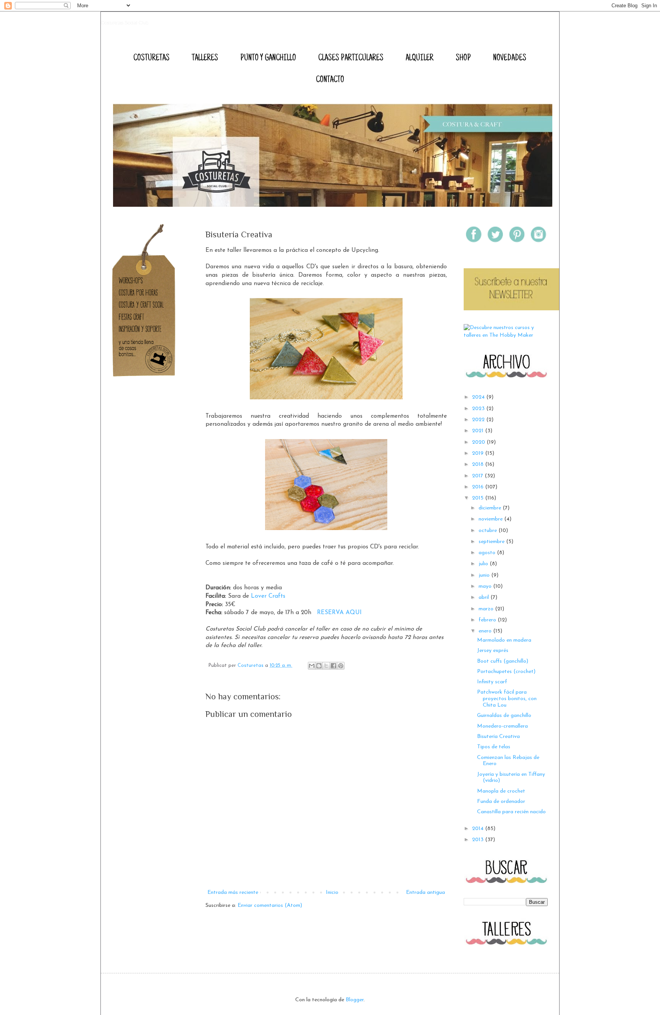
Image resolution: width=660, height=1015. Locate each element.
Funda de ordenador (501, 801)
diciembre (491, 508)
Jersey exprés (492, 650)
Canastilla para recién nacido (511, 812)
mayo (486, 586)
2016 (478, 487)
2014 (478, 829)
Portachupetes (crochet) (506, 672)
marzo (487, 609)
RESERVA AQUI (339, 613)
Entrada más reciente (232, 892)
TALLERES (205, 58)
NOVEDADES (509, 58)
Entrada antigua (425, 892)
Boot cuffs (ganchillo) (502, 661)
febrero (488, 620)
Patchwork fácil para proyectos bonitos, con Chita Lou (507, 698)
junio (485, 575)
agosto (488, 553)
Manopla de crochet (501, 791)
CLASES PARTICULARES (350, 58)
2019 (478, 453)
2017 (478, 476)
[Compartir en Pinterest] (341, 666)
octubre (488, 530)
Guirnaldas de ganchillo (504, 715)
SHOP (463, 58)
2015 (478, 498)
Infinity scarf (492, 682)
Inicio (332, 892)
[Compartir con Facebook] (333, 666)
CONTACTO (330, 80)
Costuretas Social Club (125, 23)
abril (484, 597)
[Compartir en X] (326, 666)
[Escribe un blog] (319, 666)
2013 (478, 840)
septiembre (492, 542)
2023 (479, 409)
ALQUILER (420, 58)
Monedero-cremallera (502, 726)
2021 (478, 431)
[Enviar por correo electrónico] (311, 666)
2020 (479, 442)
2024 (479, 397)
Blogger (355, 1000)
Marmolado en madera (504, 640)
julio (484, 564)
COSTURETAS (151, 58)
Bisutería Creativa (498, 736)
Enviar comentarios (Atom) (270, 905)
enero (486, 631)
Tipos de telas (493, 747)
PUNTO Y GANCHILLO (268, 58)
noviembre (491, 519)
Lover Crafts (268, 596)
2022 (479, 420)
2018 (478, 464)
